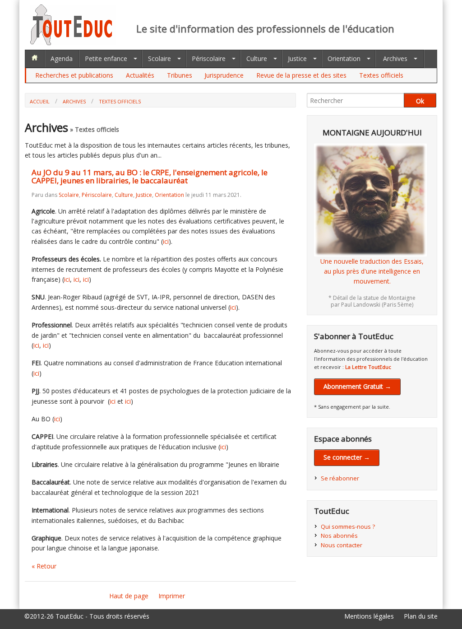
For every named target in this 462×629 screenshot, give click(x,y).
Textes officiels (381, 75)
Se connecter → (346, 457)
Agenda (62, 58)
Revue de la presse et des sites (301, 75)
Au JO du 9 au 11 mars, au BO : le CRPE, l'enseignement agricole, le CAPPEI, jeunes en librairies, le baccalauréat (150, 176)
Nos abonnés (339, 535)
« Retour (44, 566)
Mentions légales (369, 616)
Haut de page (128, 596)
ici (166, 241)
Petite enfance (106, 58)
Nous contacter (341, 545)
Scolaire (159, 58)
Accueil (40, 101)
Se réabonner (340, 478)
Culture (256, 58)
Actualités (140, 75)
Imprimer (171, 596)
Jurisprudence (224, 75)
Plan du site (421, 616)
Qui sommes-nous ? (348, 526)
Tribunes (179, 75)
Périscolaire (209, 58)
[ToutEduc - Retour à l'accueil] (73, 42)
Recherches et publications (74, 75)
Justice (297, 58)
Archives (395, 58)
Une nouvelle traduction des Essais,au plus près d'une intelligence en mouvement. (372, 271)
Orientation (344, 58)
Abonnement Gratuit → (357, 386)
